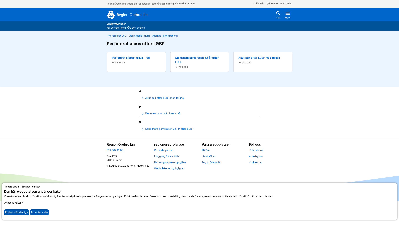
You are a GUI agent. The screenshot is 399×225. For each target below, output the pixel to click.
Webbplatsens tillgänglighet (169, 168)
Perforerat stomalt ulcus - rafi (131, 57)
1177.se (206, 150)
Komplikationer (170, 36)
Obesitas (156, 36)
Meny (288, 14)
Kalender (272, 3)
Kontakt (259, 3)
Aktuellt (285, 3)
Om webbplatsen (163, 150)
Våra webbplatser (185, 3)
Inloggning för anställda (166, 156)
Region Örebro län (211, 162)
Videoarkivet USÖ (117, 36)
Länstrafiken (208, 156)
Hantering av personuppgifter (170, 162)
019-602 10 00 (115, 150)
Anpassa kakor (12, 202)
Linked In (255, 162)
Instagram (256, 156)
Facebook (257, 150)
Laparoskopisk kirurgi (139, 36)
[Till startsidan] (127, 15)
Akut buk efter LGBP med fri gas (259, 57)
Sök (278, 14)
